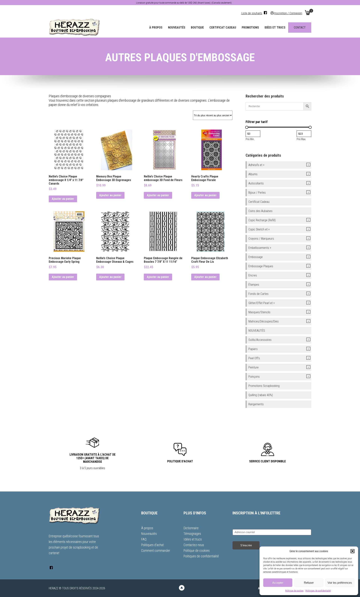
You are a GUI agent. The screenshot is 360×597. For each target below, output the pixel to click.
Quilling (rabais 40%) (260, 395)
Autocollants (256, 183)
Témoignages (192, 534)
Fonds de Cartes (258, 294)
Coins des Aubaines (260, 211)
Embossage (255, 257)
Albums (252, 174)
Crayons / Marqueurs (261, 238)
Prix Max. (301, 139)
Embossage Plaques (260, 266)
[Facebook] (265, 12)
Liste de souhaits (251, 13)
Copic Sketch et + (259, 229)
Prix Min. (250, 139)
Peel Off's (254, 358)
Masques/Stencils (259, 312)
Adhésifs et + (256, 165)
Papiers (253, 349)
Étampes (253, 284)
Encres (252, 275)
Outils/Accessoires (260, 340)
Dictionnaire (191, 528)
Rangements (256, 404)
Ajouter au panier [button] (63, 199)
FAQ (143, 539)
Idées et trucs (275, 27)
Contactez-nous (194, 545)
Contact (300, 27)
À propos (155, 27)
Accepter (277, 582)
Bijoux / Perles (257, 192)
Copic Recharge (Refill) (262, 220)
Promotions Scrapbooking (264, 386)
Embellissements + (259, 248)
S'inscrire (246, 545)
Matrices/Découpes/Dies (263, 321)
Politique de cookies (294, 590)
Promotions (250, 27)
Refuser (309, 582)
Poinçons (254, 376)
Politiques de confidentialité (318, 590)
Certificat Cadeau (222, 27)
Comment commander (155, 550)
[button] (352, 551)
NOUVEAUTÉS (256, 330)
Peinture (253, 367)
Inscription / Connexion (288, 13)
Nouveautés (176, 27)
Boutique (197, 27)
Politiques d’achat (152, 545)
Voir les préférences (340, 582)
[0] (307, 12)
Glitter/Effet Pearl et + (261, 303)
